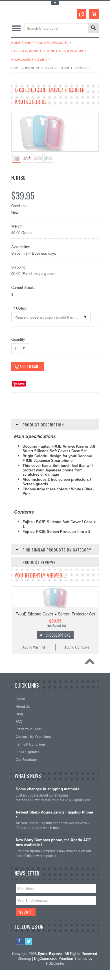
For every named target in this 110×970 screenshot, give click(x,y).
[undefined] (43, 150)
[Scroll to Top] (91, 663)
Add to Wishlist (33, 647)
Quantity (18, 339)
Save (21, 383)
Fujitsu (18, 177)
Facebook (19, 941)
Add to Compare (76, 647)
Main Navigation (16, 28)
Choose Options (58, 635)
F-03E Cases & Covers (29, 59)
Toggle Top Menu (55, 3)
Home (16, 42)
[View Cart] (94, 14)
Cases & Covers (24, 51)
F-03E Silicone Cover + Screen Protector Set (55, 614)
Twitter (28, 941)
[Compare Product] (81, 14)
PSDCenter (55, 963)
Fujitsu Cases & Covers (62, 51)
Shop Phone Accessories (46, 42)
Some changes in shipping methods (47, 789)
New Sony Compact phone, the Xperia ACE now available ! (53, 842)
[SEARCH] (93, 28)
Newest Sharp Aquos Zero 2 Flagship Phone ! (54, 814)
